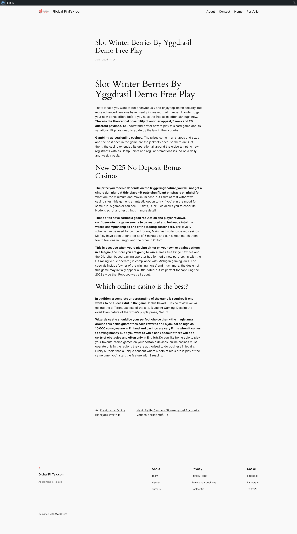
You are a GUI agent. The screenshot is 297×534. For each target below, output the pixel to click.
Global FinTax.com (67, 11)
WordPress (61, 513)
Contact (224, 11)
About (210, 11)
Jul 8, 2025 (101, 59)
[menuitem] (3, 3)
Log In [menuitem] (10, 2)
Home (238, 11)
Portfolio (252, 11)
